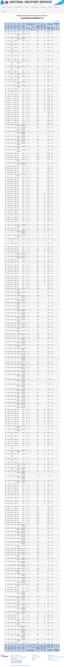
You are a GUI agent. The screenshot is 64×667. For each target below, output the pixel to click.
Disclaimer (34, 655)
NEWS (50, 7)
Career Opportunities (53, 659)
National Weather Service (16, 659)
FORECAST (9, 7)
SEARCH (56, 7)
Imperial (58, 21)
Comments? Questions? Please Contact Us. (20, 665)
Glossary (34, 659)
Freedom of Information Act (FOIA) (55, 657)
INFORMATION (34, 7)
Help (33, 658)
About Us (50, 658)
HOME (4, 7)
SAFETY (27, 7)
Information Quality (36, 657)
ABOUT (4, 11)
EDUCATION (43, 7)
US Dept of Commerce (16, 655)
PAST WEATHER (19, 7)
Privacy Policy (51, 655)
